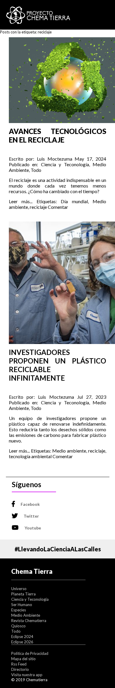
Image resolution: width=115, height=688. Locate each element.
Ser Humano (21, 604)
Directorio (20, 669)
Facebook (30, 504)
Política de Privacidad (29, 653)
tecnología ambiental (30, 456)
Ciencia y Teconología (65, 164)
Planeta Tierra (23, 594)
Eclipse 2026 (22, 641)
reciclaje (38, 207)
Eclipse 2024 (22, 636)
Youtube (32, 527)
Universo (19, 588)
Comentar (58, 207)
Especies (18, 610)
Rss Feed (19, 664)
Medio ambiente (69, 450)
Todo (36, 170)
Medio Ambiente (25, 615)
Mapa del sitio (23, 658)
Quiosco (18, 626)
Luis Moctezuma (54, 158)
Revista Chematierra (28, 620)
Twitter (31, 516)
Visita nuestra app (26, 674)
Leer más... (20, 201)
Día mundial (74, 201)
